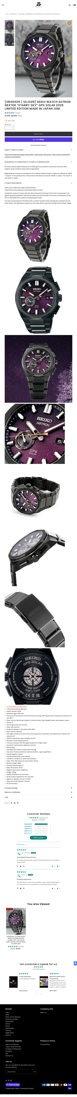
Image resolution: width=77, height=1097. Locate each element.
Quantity (8, 124)
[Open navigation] (3, 5)
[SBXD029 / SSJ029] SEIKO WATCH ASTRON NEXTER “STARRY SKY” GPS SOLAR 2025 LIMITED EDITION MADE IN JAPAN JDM (16, 940)
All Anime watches (11, 1019)
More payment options (38, 145)
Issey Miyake (9, 1028)
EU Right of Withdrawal (13, 1049)
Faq (6, 1053)
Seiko (7, 1015)
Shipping (8, 1051)
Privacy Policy (45, 1044)
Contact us (9, 1056)
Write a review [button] (38, 838)
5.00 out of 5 (43, 818)
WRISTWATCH (13, 14)
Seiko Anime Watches (12, 1017)
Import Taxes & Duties (13, 1047)
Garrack (8, 1035)
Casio (7, 1012)
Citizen (7, 1024)
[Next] (69, 59)
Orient (7, 1026)
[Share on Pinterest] (17, 802)
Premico (8, 1030)
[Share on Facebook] (11, 802)
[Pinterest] (8, 1080)
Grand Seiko (9, 1021)
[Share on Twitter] (14, 802)
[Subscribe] (34, 1071)
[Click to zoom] (69, 23)
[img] (21, 850)
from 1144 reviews (38, 969)
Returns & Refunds (12, 1044)
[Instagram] (11, 1080)
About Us (43, 1012)
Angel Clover (9, 1033)
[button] (9, 113)
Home (6, 14)
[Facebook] (6, 1080)
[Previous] (18, 59)
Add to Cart (38, 134)
